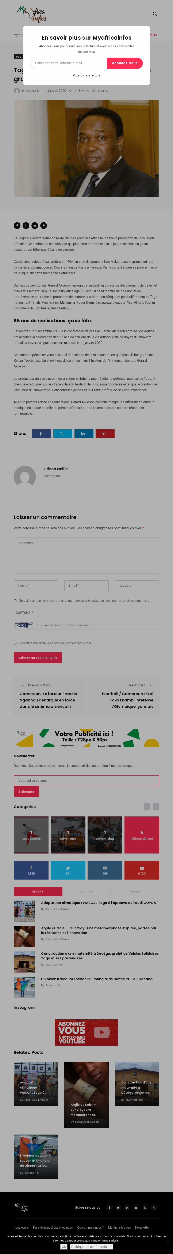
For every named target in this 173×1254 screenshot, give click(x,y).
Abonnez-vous (125, 63)
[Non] (168, 1242)
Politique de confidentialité (91, 1247)
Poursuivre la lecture (86, 75)
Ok (64, 1247)
